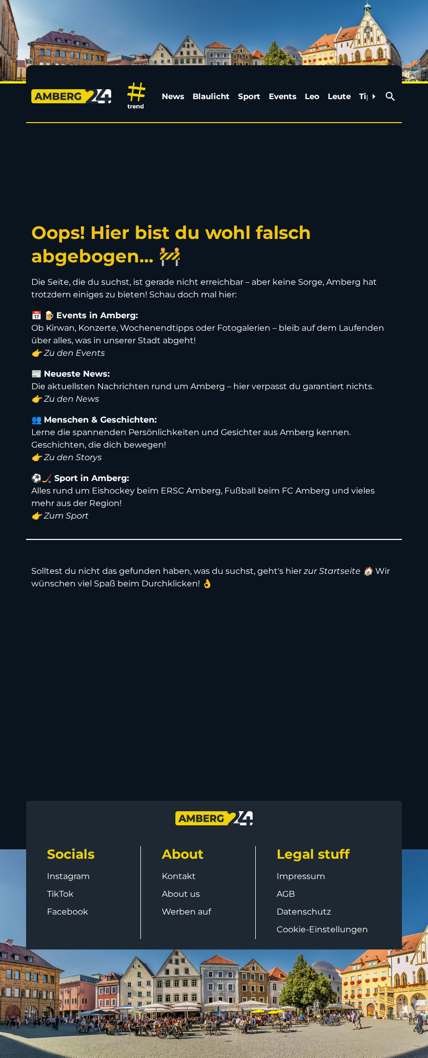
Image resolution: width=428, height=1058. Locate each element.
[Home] (73, 96)
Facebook (67, 912)
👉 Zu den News (65, 399)
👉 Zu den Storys (66, 457)
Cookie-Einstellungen (322, 929)
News (173, 96)
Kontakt (179, 876)
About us (181, 894)
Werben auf (186, 912)
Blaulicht (211, 96)
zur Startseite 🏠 (338, 571)
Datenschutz (304, 912)
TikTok (60, 894)
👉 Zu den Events (68, 353)
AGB (286, 894)
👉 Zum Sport (60, 516)
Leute (339, 96)
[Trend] (136, 96)
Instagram (68, 876)
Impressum (301, 876)
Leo (312, 96)
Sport (249, 96)
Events (282, 96)
